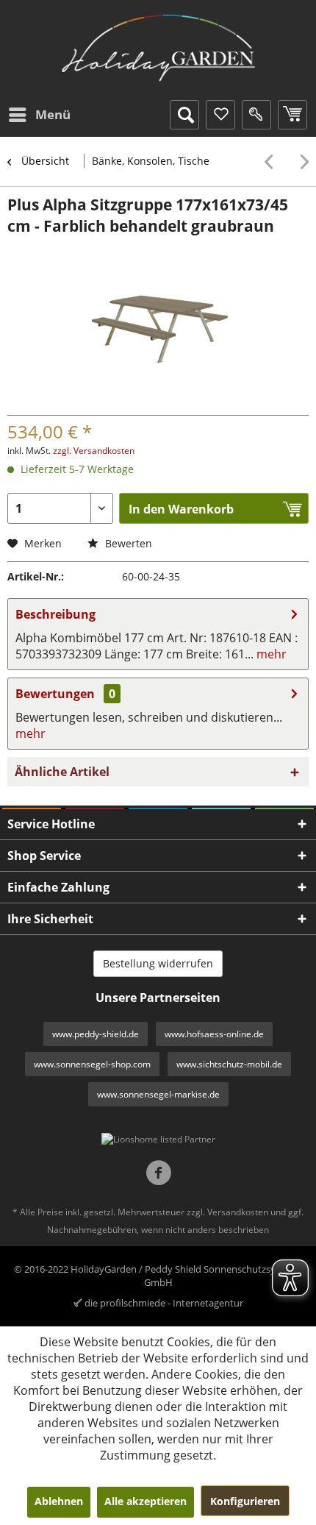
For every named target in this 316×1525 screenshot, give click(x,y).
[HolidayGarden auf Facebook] (158, 1174)
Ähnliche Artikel (62, 772)
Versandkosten (237, 1212)
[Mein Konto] (256, 114)
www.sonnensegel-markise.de (158, 1094)
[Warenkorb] (292, 114)
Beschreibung (55, 614)
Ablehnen (59, 1501)
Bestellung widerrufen (158, 963)
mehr (270, 654)
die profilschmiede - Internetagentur (164, 1302)
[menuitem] (39, 114)
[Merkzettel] (220, 114)
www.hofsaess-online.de (214, 1034)
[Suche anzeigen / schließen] (184, 114)
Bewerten (127, 543)
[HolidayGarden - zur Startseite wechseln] (158, 48)
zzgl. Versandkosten (93, 450)
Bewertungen (55, 694)
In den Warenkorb (181, 509)
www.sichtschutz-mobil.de (229, 1064)
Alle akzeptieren (145, 1501)
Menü (53, 114)
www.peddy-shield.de (95, 1034)
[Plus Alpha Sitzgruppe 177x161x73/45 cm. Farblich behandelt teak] (272, 162)
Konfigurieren (245, 1501)
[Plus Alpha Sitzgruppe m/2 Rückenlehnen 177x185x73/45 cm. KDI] (301, 162)
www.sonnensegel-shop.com (92, 1064)
